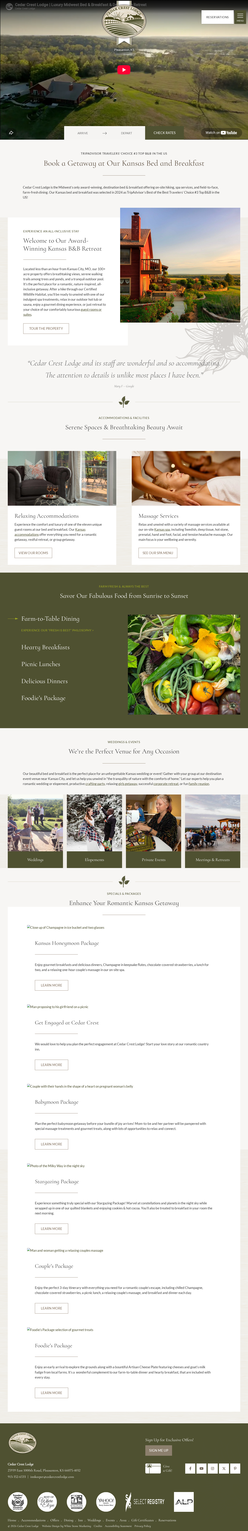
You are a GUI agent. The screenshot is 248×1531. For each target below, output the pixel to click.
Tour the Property (46, 328)
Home (12, 1520)
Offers (54, 1520)
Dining (68, 1520)
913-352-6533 (17, 1477)
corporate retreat (165, 784)
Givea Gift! (167, 1468)
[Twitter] (224, 1468)
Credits (98, 1526)
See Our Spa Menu (158, 553)
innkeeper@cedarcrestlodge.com (52, 1477)
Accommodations (33, 1520)
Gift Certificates (142, 1520)
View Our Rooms (33, 553)
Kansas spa (162, 529)
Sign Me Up (158, 1450)
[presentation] (62, 478)
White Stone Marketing (77, 1526)
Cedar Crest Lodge (124, 24)
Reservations (217, 17)
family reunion (199, 784)
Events (110, 1520)
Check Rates (165, 133)
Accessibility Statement (118, 1526)
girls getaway (127, 784)
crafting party (95, 784)
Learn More (51, 985)
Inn (80, 1520)
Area (123, 1520)
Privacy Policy (142, 1526)
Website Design (51, 1526)
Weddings (94, 1520)
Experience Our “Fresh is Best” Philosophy (56, 630)
